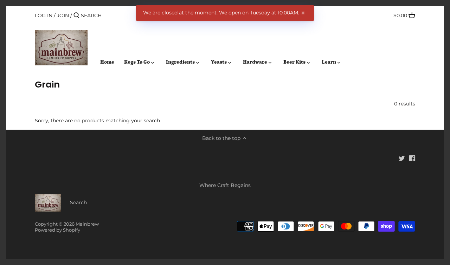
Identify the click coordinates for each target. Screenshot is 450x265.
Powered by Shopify (57, 230)
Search (78, 202)
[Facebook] (412, 158)
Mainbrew (87, 224)
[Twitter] (402, 158)
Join (63, 15)
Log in (43, 15)
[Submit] (76, 15)
